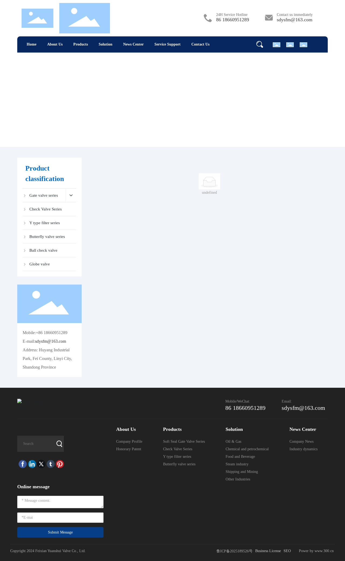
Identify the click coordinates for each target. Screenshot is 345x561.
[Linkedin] (31, 464)
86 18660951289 (232, 19)
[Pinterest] (59, 464)
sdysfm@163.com (294, 19)
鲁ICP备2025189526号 (234, 551)
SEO (287, 551)
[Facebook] (22, 464)
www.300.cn (325, 551)
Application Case (166, 98)
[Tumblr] (50, 464)
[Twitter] (40, 464)
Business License (268, 551)
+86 (40, 332)
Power (304, 551)
